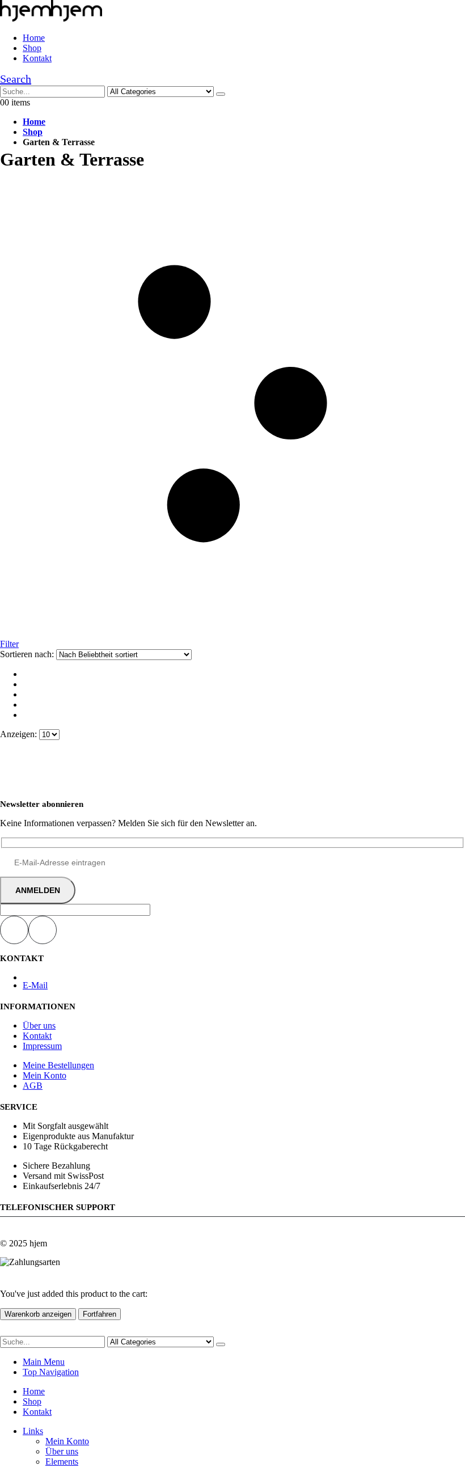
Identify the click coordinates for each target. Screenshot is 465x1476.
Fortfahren (99, 1314)
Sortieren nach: (28, 654)
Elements (61, 1461)
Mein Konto (44, 1075)
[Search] (220, 94)
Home (34, 38)
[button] (15, 79)
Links (33, 1431)
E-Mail (35, 985)
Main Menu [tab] (44, 1362)
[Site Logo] (51, 18)
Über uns (39, 1025)
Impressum (42, 1046)
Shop (32, 48)
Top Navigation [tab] (51, 1372)
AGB (33, 1085)
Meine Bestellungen (58, 1065)
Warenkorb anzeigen (38, 1314)
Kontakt (37, 58)
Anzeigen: (19, 734)
